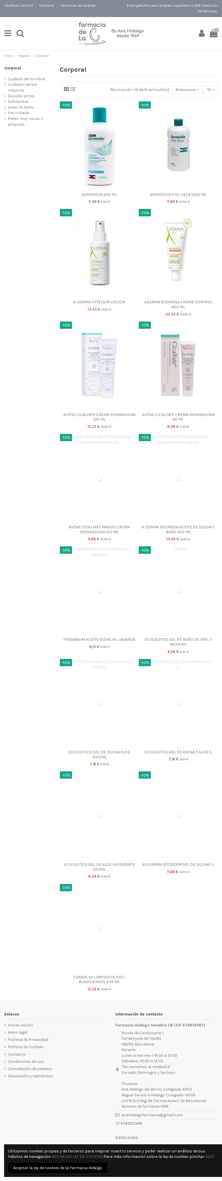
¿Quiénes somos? (19, 5)
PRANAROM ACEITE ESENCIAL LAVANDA (99, 639)
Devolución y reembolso (30, 1076)
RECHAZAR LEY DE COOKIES (77, 1156)
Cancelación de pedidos (30, 1068)
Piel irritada (18, 112)
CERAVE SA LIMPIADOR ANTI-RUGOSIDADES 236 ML (99, 980)
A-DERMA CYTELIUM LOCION (99, 302)
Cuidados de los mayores (22, 87)
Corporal (12, 68)
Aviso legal (17, 1032)
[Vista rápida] (99, 187)
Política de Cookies (25, 1046)
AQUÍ (209, 1156)
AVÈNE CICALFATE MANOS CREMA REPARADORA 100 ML (99, 529)
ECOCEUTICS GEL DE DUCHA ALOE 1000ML (99, 755)
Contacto (47, 5)
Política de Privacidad (28, 1039)
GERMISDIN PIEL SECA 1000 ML (178, 194)
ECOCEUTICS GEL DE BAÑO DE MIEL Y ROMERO (178, 642)
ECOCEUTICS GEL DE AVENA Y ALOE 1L (178, 752)
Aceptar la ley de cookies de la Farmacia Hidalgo (57, 1167)
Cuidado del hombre (26, 79)
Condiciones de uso (26, 1061)
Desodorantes (21, 96)
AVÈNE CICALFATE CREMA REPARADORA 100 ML (99, 417)
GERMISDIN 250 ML (99, 194)
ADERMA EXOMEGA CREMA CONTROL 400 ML (178, 304)
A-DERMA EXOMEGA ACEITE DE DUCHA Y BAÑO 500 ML (178, 529)
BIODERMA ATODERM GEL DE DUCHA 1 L (178, 864)
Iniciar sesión (20, 1025)
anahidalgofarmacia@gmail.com (152, 1115)
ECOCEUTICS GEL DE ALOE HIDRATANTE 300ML (99, 867)
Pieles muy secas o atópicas (25, 121)
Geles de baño (21, 107)
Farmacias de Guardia (77, 5)
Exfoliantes (18, 101)
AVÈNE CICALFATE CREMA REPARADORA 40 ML (178, 417)
